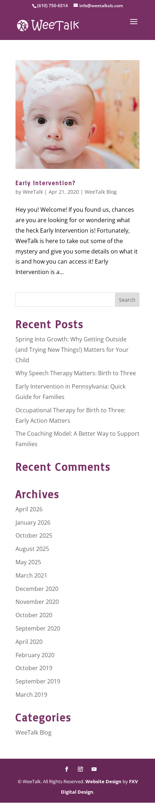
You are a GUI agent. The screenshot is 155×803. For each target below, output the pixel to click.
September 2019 (37, 681)
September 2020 (37, 628)
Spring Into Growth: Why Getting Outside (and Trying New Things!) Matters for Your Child (72, 349)
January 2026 (32, 522)
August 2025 (32, 549)
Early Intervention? (45, 183)
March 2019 (31, 695)
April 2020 (29, 642)
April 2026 (29, 509)
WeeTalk (33, 191)
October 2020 (33, 615)
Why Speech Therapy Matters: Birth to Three (75, 373)
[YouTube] (94, 769)
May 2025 (28, 562)
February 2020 (34, 655)
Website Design (103, 781)
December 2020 (36, 589)
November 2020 (37, 602)
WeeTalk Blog (101, 191)
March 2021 (31, 575)
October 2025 (33, 535)
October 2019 (33, 668)
